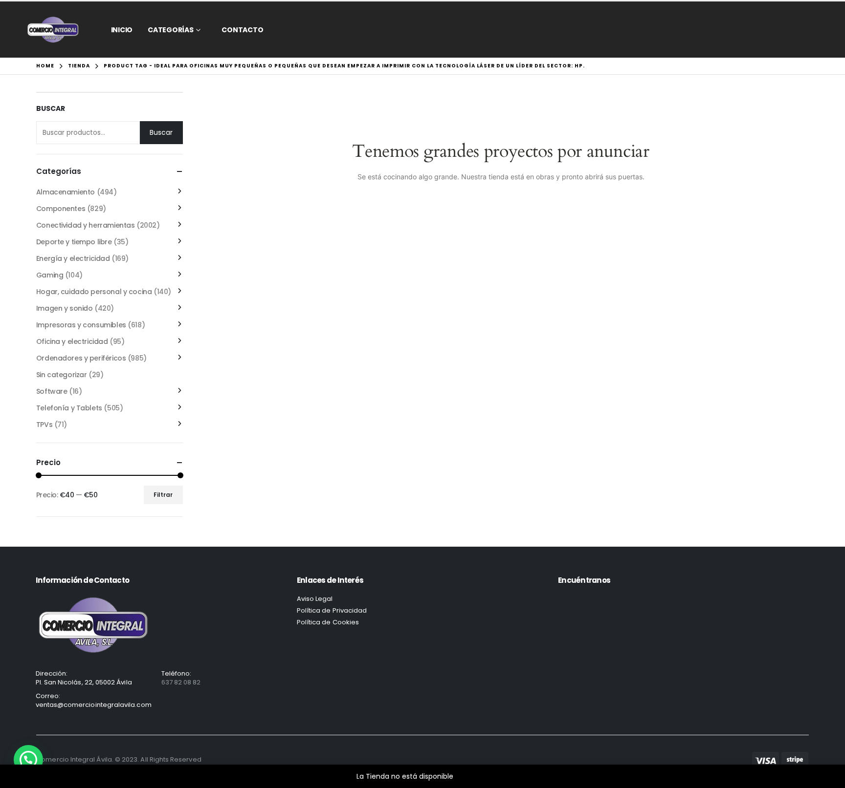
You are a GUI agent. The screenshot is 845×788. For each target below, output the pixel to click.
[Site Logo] (53, 29)
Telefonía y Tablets (69, 408)
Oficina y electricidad (72, 341)
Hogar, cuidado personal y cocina (94, 292)
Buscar (50, 108)
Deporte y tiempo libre (74, 242)
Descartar (472, 776)
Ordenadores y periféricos (81, 358)
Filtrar (163, 494)
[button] (28, 759)
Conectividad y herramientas (85, 225)
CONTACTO (242, 30)
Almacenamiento (65, 192)
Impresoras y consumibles (81, 325)
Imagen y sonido (64, 308)
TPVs (44, 424)
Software (51, 391)
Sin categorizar (61, 375)
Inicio (122, 30)
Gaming (49, 275)
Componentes (60, 208)
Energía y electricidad (73, 258)
